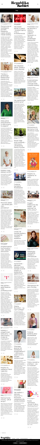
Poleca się (15, 138)
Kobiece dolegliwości (34, 248)
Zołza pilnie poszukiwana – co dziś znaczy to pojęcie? (6, 123)
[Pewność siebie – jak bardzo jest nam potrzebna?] (7, 194)
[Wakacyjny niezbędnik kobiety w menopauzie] (33, 238)
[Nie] (38, 442)
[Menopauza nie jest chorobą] (33, 278)
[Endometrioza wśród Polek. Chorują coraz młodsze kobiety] (33, 72)
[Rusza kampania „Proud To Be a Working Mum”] (33, 394)
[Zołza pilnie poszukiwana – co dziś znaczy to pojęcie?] (7, 109)
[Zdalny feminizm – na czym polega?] (20, 298)
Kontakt (17, 438)
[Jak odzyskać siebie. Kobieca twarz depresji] (20, 58)
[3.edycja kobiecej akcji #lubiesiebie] (33, 320)
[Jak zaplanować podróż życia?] (20, 92)
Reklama (13, 438)
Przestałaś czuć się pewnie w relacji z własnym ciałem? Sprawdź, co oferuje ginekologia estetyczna (32, 33)
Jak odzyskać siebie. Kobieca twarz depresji (19, 67)
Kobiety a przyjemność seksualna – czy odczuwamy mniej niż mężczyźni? (6, 335)
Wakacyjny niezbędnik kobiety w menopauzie (31, 253)
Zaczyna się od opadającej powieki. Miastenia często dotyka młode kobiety (6, 30)
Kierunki (19, 137)
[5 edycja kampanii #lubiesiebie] (20, 177)
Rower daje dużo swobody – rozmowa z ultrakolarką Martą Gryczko (20, 144)
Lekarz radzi (7, 71)
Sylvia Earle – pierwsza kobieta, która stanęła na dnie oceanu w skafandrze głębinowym (19, 269)
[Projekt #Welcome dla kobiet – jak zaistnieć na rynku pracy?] (33, 195)
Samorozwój (3, 118)
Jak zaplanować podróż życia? (20, 101)
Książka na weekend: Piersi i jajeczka (6, 369)
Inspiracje (19, 261)
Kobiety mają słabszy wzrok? (6, 171)
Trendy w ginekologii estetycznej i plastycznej (5, 76)
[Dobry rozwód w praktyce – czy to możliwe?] (33, 354)
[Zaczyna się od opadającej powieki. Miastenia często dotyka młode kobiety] (7, 18)
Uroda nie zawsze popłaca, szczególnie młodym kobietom (20, 235)
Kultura (21, 63)
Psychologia (29, 200)
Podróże (22, 137)
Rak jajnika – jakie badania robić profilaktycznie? (6, 288)
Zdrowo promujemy (17, 24)
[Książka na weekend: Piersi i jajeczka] (7, 360)
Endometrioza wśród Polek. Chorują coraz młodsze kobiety (33, 82)
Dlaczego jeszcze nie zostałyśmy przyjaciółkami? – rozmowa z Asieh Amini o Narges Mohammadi (19, 352)
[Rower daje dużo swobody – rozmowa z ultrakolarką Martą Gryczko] (20, 132)
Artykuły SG (16, 63)
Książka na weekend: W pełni (31, 175)
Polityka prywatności (24, 438)
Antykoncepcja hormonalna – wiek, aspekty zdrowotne (6, 249)
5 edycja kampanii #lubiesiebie (18, 186)
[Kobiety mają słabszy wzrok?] (7, 158)
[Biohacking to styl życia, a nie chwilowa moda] (33, 115)
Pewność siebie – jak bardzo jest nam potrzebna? (6, 205)
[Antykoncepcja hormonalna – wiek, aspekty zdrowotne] (7, 238)
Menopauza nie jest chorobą (32, 286)
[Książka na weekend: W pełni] (33, 161)
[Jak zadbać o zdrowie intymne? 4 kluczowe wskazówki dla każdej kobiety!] (20, 384)
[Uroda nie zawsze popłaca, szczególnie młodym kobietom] (20, 218)
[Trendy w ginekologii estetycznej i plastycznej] (7, 66)
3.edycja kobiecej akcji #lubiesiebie (32, 333)
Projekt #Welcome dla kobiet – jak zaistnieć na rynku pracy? (32, 206)
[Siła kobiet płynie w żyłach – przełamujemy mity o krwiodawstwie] (20, 18)
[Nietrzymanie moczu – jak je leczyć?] (7, 390)
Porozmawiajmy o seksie (8, 327)
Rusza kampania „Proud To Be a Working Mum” (32, 403)
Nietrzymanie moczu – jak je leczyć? (6, 399)
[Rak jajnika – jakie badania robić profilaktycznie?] (7, 277)
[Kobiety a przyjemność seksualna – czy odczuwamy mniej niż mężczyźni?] (7, 322)
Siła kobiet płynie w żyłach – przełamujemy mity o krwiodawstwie (20, 30)
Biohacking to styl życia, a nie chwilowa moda (33, 129)
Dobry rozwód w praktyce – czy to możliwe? (33, 363)
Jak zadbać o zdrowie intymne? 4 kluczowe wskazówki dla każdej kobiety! (19, 397)
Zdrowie (28, 24)
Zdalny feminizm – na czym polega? (19, 308)
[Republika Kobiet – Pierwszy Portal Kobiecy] (20, 4)
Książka (19, 63)
